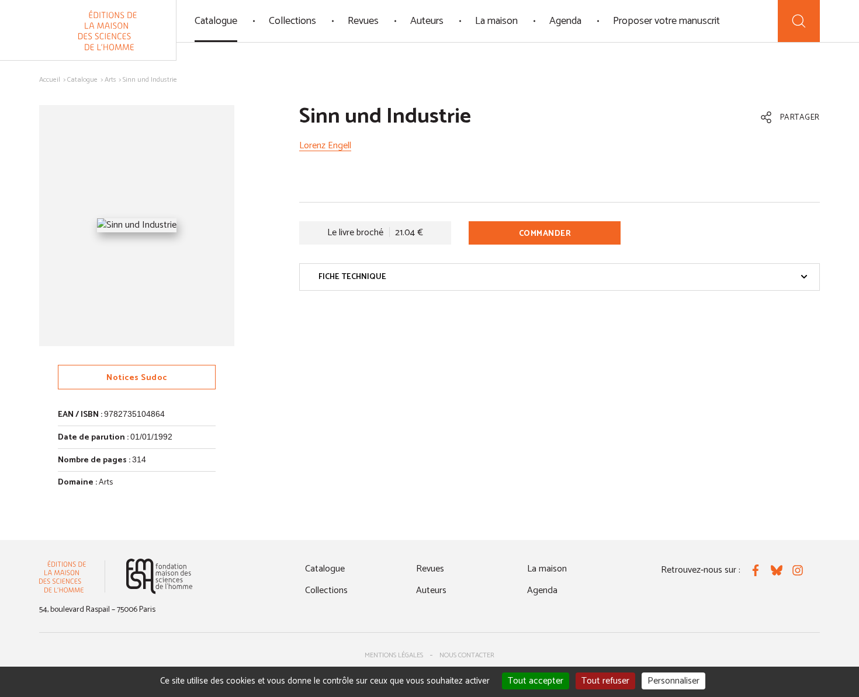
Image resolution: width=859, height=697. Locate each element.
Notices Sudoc (136, 378)
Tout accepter (535, 681)
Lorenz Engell (325, 146)
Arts (110, 79)
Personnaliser (673, 681)
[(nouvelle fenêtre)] (159, 576)
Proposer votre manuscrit (666, 21)
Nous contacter (466, 655)
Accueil (49, 79)
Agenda (565, 21)
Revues (363, 21)
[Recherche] (799, 21)
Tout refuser (605, 681)
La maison (496, 21)
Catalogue (216, 21)
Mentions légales (394, 655)
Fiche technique (352, 277)
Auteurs (427, 21)
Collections (292, 21)
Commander (545, 234)
